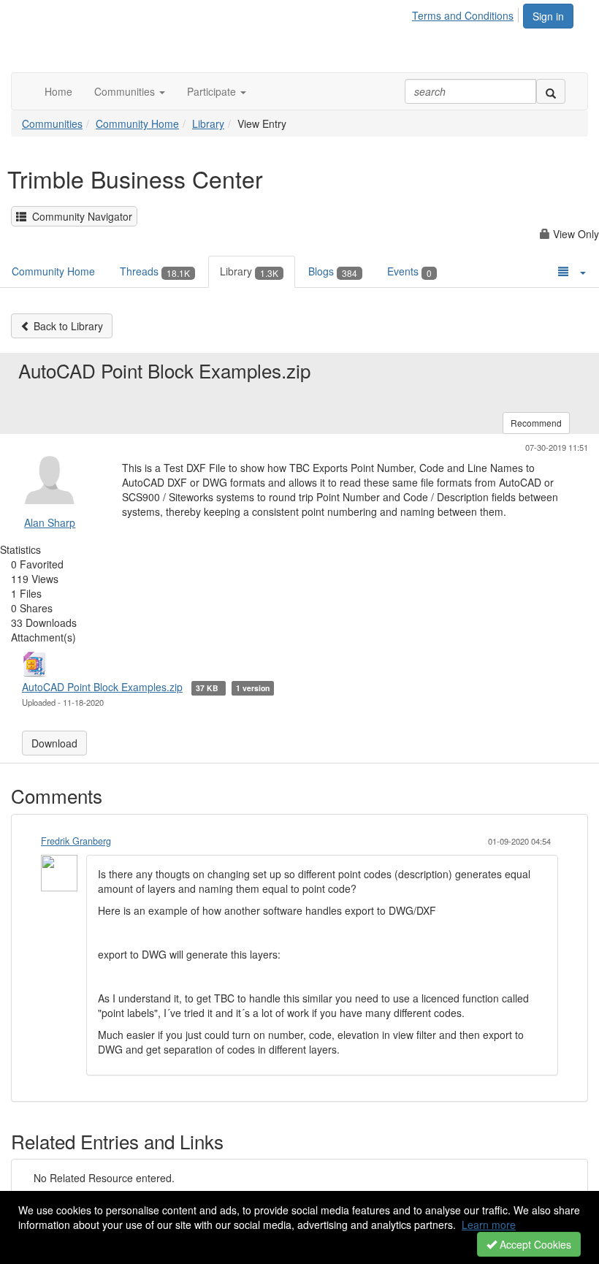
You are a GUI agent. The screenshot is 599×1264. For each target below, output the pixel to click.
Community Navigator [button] (79, 216)
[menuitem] (467, 13)
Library (208, 123)
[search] (550, 91)
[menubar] (467, 13)
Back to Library (67, 326)
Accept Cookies (534, 1244)
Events (409, 271)
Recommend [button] (536, 422)
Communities (52, 123)
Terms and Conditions (463, 15)
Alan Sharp (49, 522)
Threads (155, 271)
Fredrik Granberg (76, 841)
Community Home (137, 123)
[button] (129, 91)
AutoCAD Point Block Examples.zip (102, 686)
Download (54, 743)
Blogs (332, 271)
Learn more (489, 1224)
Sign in (548, 16)
